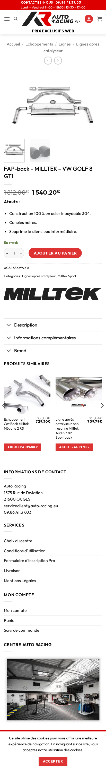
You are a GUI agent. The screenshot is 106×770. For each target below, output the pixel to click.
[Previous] (12, 102)
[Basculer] (9, 325)
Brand (20, 351)
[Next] (93, 102)
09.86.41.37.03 (17, 512)
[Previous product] (58, 61)
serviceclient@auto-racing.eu (31, 505)
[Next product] (48, 61)
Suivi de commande (21, 630)
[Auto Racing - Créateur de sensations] (51, 19)
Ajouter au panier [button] (22, 447)
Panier (10, 620)
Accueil (13, 44)
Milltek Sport (67, 276)
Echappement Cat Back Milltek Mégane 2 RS (16, 424)
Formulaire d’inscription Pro (29, 560)
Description (25, 325)
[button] (7, 19)
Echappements (39, 44)
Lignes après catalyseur (39, 276)
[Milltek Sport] (53, 293)
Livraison (12, 570)
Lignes (65, 44)
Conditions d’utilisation (25, 550)
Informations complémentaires (45, 338)
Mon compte (15, 610)
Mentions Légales (20, 580)
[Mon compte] (89, 19)
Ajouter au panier (55, 253)
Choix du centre (18, 540)
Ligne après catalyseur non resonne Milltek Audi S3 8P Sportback (67, 428)
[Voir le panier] (99, 18)
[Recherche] (15, 19)
